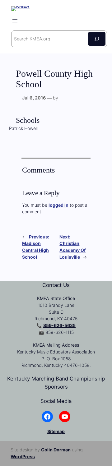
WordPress (23, 456)
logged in (58, 205)
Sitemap (56, 431)
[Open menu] (15, 21)
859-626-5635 (59, 325)
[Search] (96, 38)
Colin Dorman (56, 449)
